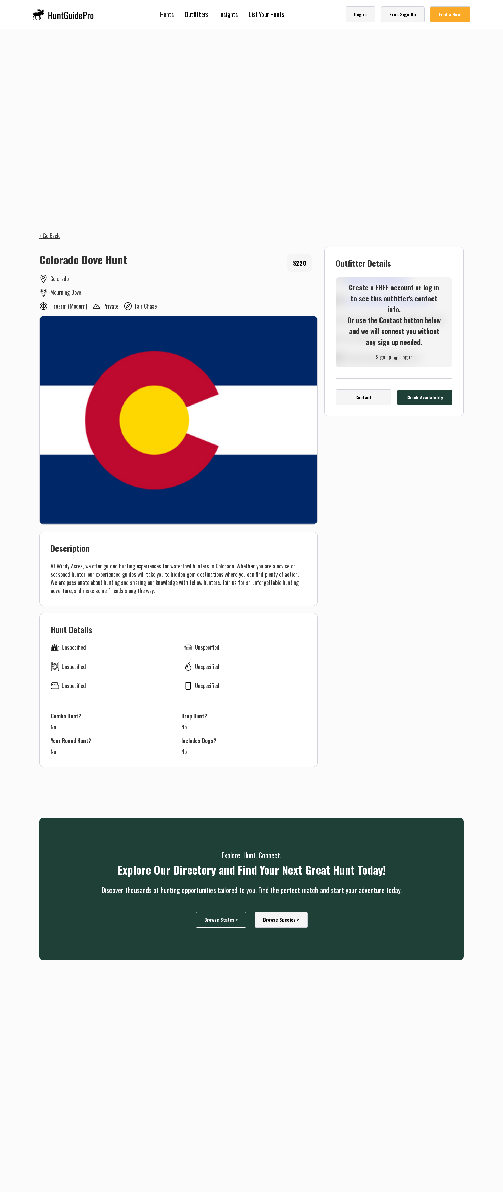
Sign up (383, 356)
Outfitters (196, 14)
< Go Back (49, 236)
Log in (406, 356)
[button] (167, 14)
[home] (65, 14)
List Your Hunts (266, 14)
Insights (228, 14)
